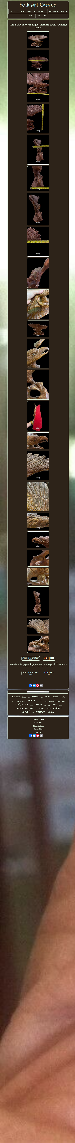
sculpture (21, 704)
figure (55, 697)
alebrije (62, 697)
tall (29, 697)
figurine (45, 701)
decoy (13, 701)
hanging (58, 701)
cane (31, 705)
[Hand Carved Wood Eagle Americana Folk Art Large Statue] (38, 40)
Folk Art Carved (38, 720)
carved (26, 711)
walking (41, 708)
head (36, 709)
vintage (40, 711)
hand (48, 696)
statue (23, 697)
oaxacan (48, 708)
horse (49, 705)
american (51, 701)
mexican (16, 696)
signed (54, 704)
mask (19, 701)
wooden (31, 700)
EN (37, 732)
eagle (23, 701)
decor (42, 697)
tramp (63, 701)
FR (40, 732)
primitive (35, 697)
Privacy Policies (38, 726)
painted (50, 712)
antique (57, 707)
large (60, 705)
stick (26, 708)
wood (38, 704)
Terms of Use (38, 729)
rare (33, 712)
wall (31, 708)
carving (19, 707)
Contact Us (38, 723)
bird (45, 705)
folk (39, 700)
